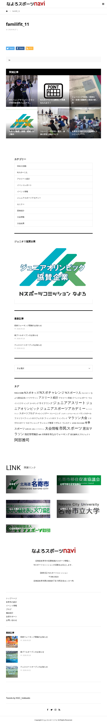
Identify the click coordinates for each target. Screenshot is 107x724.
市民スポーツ (70, 428)
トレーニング (54, 413)
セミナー (20, 204)
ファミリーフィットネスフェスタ (29, 418)
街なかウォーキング (60, 434)
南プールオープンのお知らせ (26, 335)
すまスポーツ (86, 393)
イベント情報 (22, 191)
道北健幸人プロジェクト (80, 434)
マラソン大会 (77, 418)
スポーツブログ (27, 413)
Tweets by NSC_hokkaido (18, 698)
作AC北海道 (80, 423)
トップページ (11, 598)
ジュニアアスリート (69, 403)
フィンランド (62, 418)
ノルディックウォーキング (69, 413)
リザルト (58, 423)
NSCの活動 (21, 166)
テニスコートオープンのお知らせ (28, 345)
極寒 (39, 434)
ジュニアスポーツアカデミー (29, 198)
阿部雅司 (21, 440)
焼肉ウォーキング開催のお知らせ (28, 325)
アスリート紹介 (23, 179)
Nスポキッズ (31, 392)
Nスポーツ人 (22, 172)
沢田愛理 (45, 434)
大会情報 (20, 217)
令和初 (74, 423)
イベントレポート (24, 185)
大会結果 (20, 223)
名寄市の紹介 (11, 602)
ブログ (8, 609)
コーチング (34, 403)
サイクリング (45, 403)
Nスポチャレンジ (52, 392)
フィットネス (50, 418)
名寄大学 (28, 429)
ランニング (34, 423)
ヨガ (27, 423)
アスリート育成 (65, 398)
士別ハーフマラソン (38, 429)
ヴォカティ (66, 423)
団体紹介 (20, 211)
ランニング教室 (46, 423)
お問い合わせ (11, 620)
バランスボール (85, 413)
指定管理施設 (31, 434)
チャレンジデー (42, 413)
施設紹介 (9, 613)
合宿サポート (11, 617)
